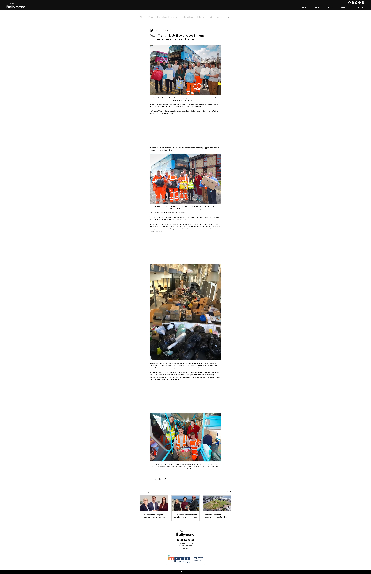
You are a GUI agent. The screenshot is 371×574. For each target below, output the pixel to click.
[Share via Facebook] (151, 479)
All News (142, 17)
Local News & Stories (187, 17)
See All (229, 492)
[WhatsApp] (192, 540)
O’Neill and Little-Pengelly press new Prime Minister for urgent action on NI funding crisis (154, 516)
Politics (151, 17)
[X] (353, 2)
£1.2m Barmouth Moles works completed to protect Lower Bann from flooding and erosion (185, 516)
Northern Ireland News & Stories (167, 17)
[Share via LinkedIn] (160, 479)
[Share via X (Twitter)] (155, 479)
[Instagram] (359, 2)
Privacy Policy (185, 548)
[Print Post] (170, 479)
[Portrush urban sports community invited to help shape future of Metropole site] (217, 503)
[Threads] (356, 2)
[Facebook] (349, 2)
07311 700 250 (188, 545)
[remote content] (185, 130)
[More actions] (220, 30)
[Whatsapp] (363, 2)
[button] (228, 17)
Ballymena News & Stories (205, 17)
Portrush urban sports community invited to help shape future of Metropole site (215, 516)
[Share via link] (165, 479)
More (218, 17)
